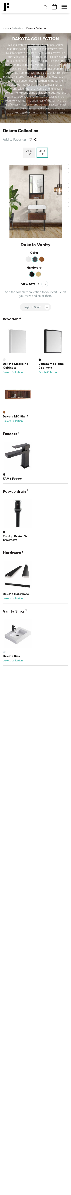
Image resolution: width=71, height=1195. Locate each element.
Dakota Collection (13, 372)
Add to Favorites (15, 139)
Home (7, 28)
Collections (18, 28)
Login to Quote (32, 307)
